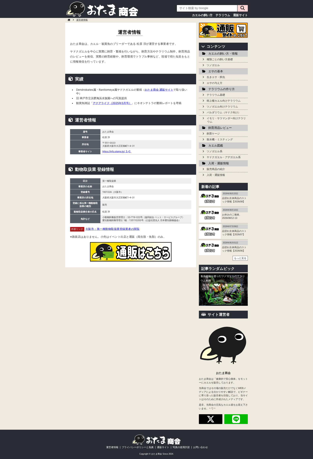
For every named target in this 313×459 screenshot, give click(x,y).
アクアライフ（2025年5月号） (112, 103)
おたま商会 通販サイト (159, 89)
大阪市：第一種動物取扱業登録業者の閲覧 (112, 229)
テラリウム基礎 (216, 94)
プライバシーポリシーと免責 (138, 447)
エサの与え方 (214, 83)
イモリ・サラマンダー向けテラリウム (226, 120)
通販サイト (240, 15)
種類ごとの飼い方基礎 (220, 59)
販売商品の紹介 (216, 169)
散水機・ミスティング (220, 139)
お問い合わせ (200, 447)
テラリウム (223, 15)
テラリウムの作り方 (221, 89)
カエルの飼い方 (202, 15)
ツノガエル (213, 65)
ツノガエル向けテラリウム (222, 106)
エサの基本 (215, 71)
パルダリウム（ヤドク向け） (224, 112)
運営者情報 (112, 447)
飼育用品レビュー (220, 127)
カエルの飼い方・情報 (223, 53)
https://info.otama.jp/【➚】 (116, 151)
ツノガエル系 (214, 151)
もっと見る (240, 258)
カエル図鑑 (215, 145)
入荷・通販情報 (218, 163)
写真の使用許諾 (181, 447)
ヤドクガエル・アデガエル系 (224, 157)
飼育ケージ (213, 133)
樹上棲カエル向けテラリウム (224, 100)
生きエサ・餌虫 (216, 77)
